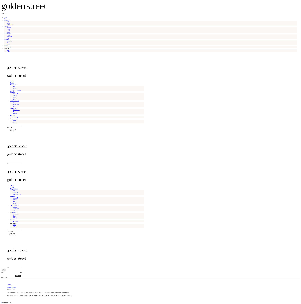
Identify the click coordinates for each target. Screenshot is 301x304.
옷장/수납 (6, 26)
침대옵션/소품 (10, 24)
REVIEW (9, 51)
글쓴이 (2, 272)
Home (5, 17)
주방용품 (9, 47)
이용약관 (9, 284)
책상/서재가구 (7, 39)
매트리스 (9, 23)
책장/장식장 (9, 41)
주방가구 (6, 45)
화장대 (8, 32)
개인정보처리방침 (11, 287)
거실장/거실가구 (7, 33)
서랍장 (8, 30)
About (5, 19)
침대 (8, 21)
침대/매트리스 (7, 20)
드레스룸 (9, 27)
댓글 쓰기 (18, 276)
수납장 (8, 29)
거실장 (8, 35)
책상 (8, 42)
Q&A (8, 50)
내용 (21, 272)
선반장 (8, 44)
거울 (8, 38)
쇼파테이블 (9, 36)
